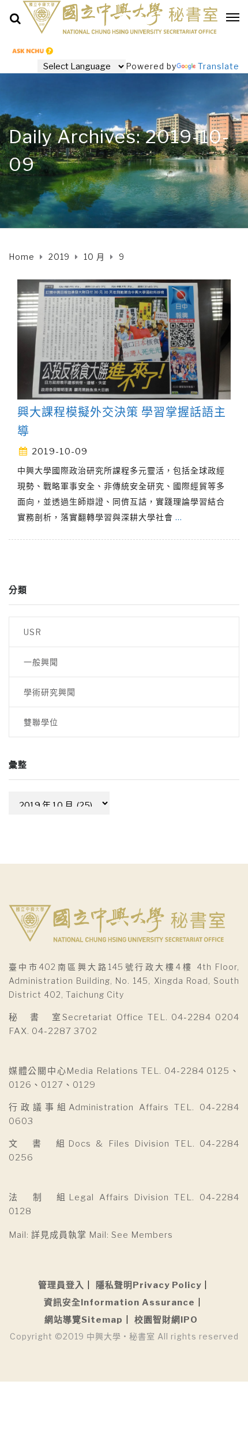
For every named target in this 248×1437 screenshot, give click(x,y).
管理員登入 (61, 1285)
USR (33, 632)
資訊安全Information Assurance (119, 1302)
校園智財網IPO (166, 1320)
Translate (218, 66)
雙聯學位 (41, 722)
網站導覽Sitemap (83, 1320)
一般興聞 (41, 662)
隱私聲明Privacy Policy (148, 1285)
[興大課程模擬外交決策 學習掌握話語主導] (124, 339)
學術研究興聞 (50, 692)
